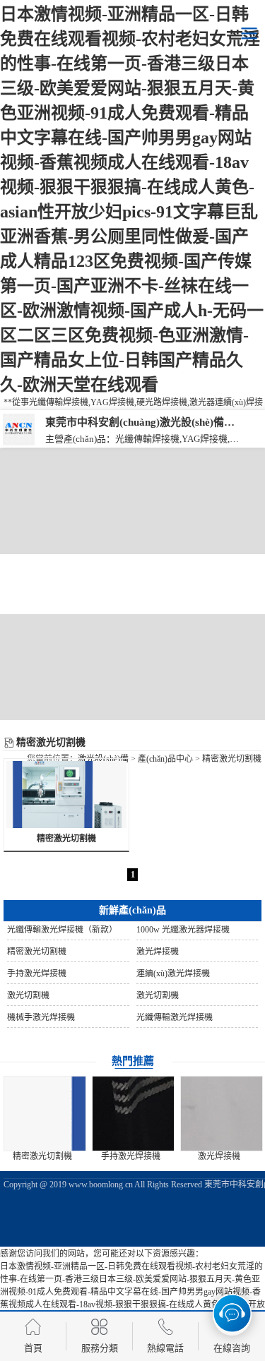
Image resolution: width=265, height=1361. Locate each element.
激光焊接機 (219, 1156)
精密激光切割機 (231, 759)
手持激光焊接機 (130, 1156)
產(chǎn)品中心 (165, 759)
